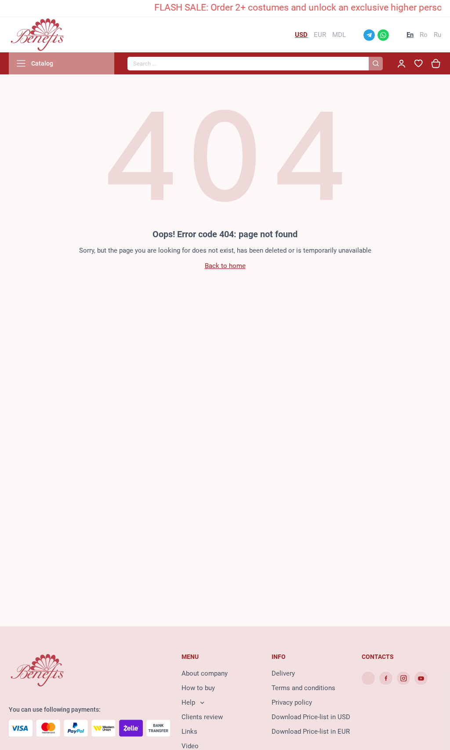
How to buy (198, 688)
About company (204, 673)
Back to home (225, 266)
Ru (437, 35)
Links (189, 731)
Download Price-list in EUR (311, 731)
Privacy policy (292, 702)
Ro (424, 35)
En (410, 35)
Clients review (202, 717)
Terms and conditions (303, 688)
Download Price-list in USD (311, 717)
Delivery (283, 673)
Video (190, 746)
